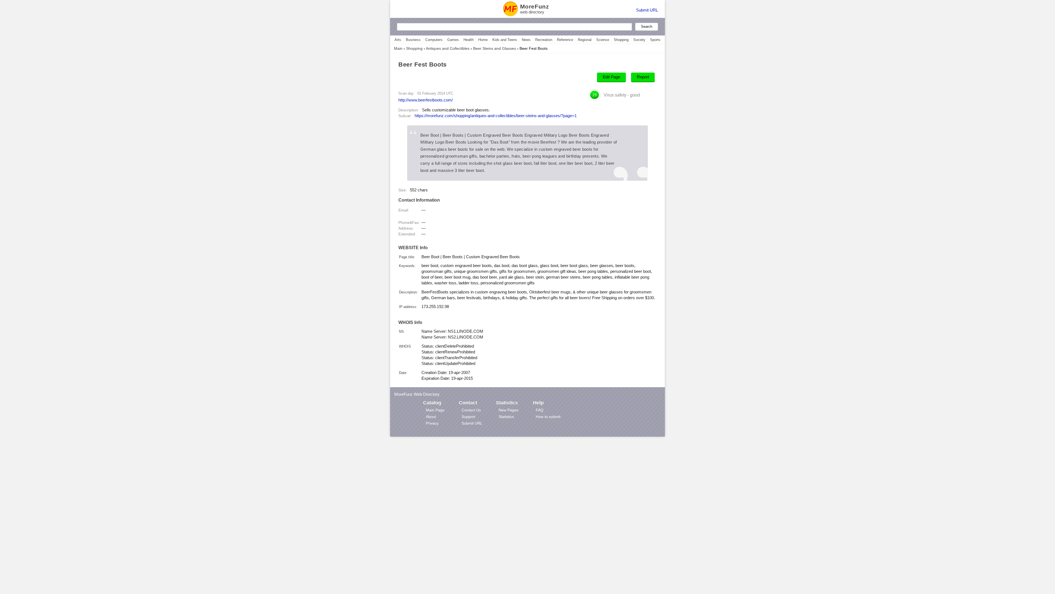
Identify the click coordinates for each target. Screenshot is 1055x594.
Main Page (435, 410)
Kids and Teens (504, 40)
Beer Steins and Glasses (494, 48)
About (431, 416)
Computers (434, 40)
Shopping (621, 40)
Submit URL (647, 10)
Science (602, 40)
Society (639, 40)
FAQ (539, 410)
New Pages (508, 410)
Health (468, 40)
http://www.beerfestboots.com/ (425, 100)
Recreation (543, 40)
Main (398, 48)
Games (453, 40)
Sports (655, 40)
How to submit (548, 416)
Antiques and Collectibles (448, 48)
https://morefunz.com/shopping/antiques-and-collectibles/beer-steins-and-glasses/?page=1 (496, 116)
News (526, 40)
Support (468, 416)
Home (483, 40)
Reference (565, 40)
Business (413, 40)
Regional (585, 40)
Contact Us (471, 410)
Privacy (432, 423)
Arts (398, 40)
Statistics (506, 416)
